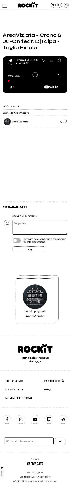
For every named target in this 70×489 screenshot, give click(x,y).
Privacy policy (43, 477)
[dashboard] (66, 5)
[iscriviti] (60, 441)
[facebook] (7, 419)
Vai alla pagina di (35, 313)
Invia (29, 249)
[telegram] (63, 419)
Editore (33, 460)
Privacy (2, 473)
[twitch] (49, 419)
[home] (28, 5)
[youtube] (35, 419)
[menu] (4, 5)
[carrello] (53, 5)
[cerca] (59, 5)
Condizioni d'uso (27, 477)
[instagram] (21, 419)
